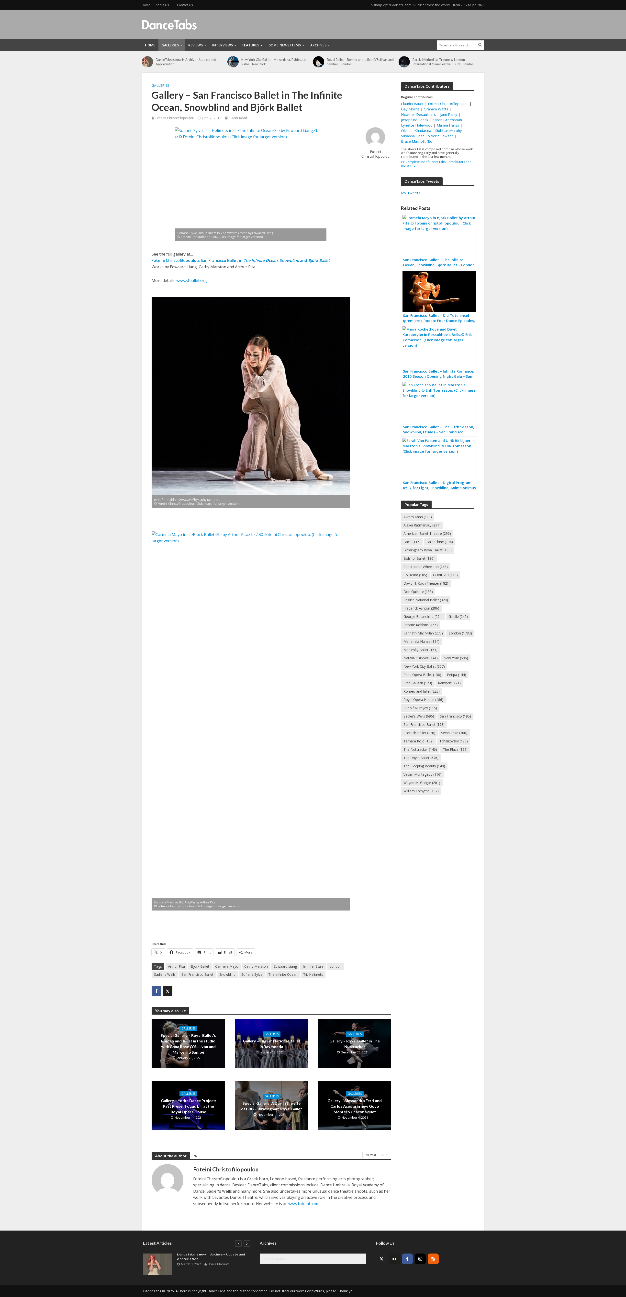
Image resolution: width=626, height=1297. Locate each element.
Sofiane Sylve (251, 974)
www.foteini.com (303, 1203)
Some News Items (285, 45)
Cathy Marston (256, 966)
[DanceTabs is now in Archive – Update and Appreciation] (147, 61)
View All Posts (376, 1155)
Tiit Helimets (313, 974)
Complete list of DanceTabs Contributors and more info (436, 164)
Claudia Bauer (413, 103)
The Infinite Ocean (282, 974)
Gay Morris (410, 109)
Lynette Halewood (417, 125)
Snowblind (227, 974)
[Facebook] (407, 1259)
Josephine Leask (414, 119)
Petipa (456, 674)
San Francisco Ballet (197, 974)
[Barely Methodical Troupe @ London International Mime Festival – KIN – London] (404, 61)
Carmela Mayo (226, 966)
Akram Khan (417, 517)
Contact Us (185, 5)
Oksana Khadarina (416, 130)
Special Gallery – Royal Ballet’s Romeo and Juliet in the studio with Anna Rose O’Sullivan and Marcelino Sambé (188, 1043)
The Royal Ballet (420, 757)
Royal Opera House (423, 699)
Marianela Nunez (421, 641)
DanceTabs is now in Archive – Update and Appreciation (186, 62)
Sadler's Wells (165, 974)
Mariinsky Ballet (420, 649)
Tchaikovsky (453, 741)
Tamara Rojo (418, 741)
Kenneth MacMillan (423, 633)
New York (456, 658)
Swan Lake (454, 732)
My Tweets (410, 192)
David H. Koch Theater (425, 583)
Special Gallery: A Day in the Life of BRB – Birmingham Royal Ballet (271, 1106)
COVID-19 (445, 575)
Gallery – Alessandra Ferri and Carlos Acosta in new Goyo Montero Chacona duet (354, 1106)
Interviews (222, 45)
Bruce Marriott (218, 1264)
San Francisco (455, 716)
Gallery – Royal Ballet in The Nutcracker (354, 1044)
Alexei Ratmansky (421, 525)
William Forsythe (421, 791)
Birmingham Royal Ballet (427, 550)
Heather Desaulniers (418, 114)
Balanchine (439, 541)
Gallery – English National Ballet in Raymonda (271, 1044)
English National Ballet (425, 600)
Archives (318, 45)
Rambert (449, 683)
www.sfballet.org (191, 280)
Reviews (195, 45)
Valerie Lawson (441, 135)
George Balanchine (423, 616)
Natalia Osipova (420, 658)
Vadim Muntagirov (422, 774)
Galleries (170, 45)
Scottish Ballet (419, 732)
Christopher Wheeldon (425, 566)
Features (250, 45)
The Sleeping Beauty (424, 766)
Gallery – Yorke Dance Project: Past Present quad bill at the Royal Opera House (188, 1106)
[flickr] (394, 1259)
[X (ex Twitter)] (381, 1259)
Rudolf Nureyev (420, 708)
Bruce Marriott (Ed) (417, 141)
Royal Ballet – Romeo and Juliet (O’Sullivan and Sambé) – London (360, 62)
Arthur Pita (176, 966)
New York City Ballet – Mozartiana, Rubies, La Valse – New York (273, 62)
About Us (162, 5)
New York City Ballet (424, 666)
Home (146, 5)
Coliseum (415, 575)
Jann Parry (448, 114)
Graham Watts (436, 109)
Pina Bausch (417, 683)
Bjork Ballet (200, 966)
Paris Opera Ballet (422, 674)
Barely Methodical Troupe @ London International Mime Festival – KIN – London (443, 62)
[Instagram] (420, 1259)
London (335, 966)
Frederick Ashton (421, 608)
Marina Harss (448, 125)
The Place (455, 749)
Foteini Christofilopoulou (174, 118)
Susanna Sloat (412, 135)
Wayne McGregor (421, 782)
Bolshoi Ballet (419, 558)
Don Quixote (418, 591)
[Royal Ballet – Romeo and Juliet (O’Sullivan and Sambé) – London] (318, 61)
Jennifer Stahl (313, 966)
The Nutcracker (420, 749)
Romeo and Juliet (421, 691)
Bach (412, 541)
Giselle (458, 616)
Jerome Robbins (420, 624)
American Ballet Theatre (427, 533)
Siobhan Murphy (448, 130)
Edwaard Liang (285, 966)
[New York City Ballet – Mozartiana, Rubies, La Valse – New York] (233, 61)
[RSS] (433, 1259)
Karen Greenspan (447, 119)
